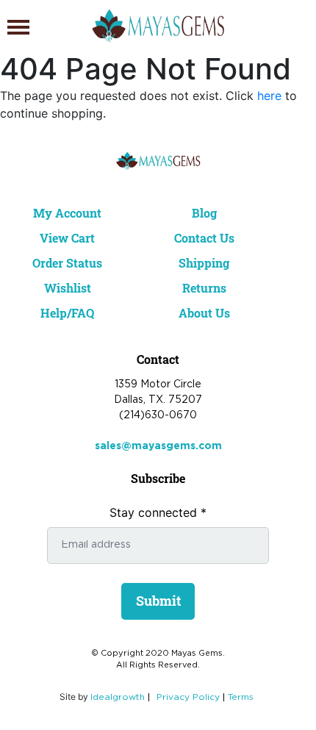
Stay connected (158, 512)
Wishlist (67, 288)
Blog (204, 213)
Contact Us (204, 238)
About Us (204, 313)
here (269, 95)
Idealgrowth (117, 697)
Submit (158, 600)
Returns (204, 288)
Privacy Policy (188, 697)
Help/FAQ (67, 313)
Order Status (67, 263)
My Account (67, 213)
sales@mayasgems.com (158, 446)
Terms (241, 697)
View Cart (67, 238)
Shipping (204, 263)
